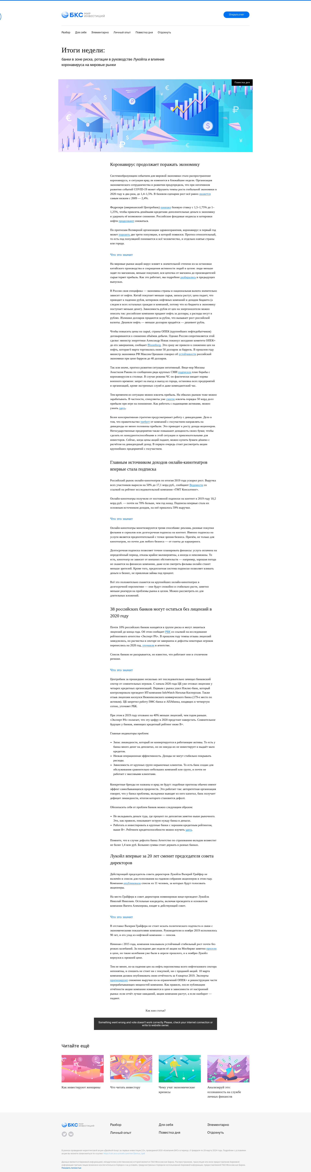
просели (211, 948)
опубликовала (132, 883)
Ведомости (196, 485)
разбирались (188, 277)
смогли (170, 399)
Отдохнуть (164, 32)
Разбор (66, 32)
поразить (124, 234)
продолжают (126, 220)
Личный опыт (122, 32)
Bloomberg (154, 345)
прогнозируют (119, 980)
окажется (205, 193)
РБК (167, 631)
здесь (122, 408)
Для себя (80, 32)
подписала (184, 372)
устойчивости (187, 354)
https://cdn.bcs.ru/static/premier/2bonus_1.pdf (124, 1153)
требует (145, 421)
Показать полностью (71, 1168)
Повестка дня (144, 32)
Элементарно (100, 32)
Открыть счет (236, 14)
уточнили (148, 645)
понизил (166, 207)
